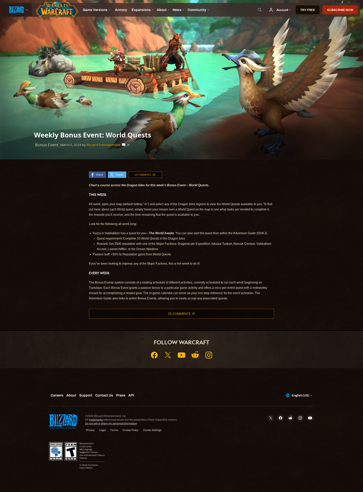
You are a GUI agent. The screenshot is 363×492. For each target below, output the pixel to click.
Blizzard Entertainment (103, 145)
